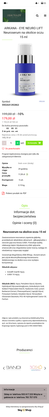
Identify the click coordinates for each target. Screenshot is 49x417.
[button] (43, 3)
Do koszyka (32, 143)
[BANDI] (13, 368)
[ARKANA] (42, 101)
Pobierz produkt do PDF (16, 193)
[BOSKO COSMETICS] (36, 368)
